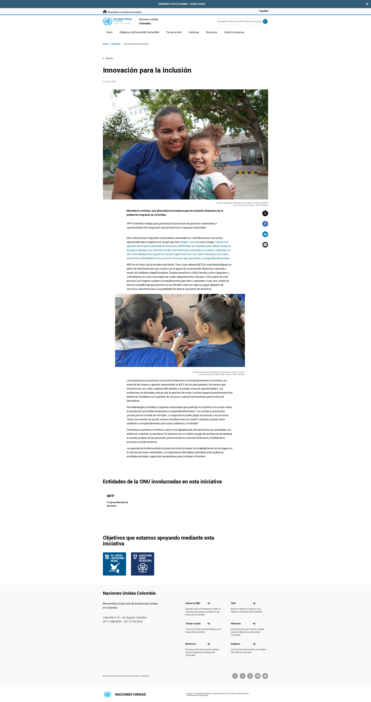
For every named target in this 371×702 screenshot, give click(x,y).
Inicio (105, 44)
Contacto (189, 694)
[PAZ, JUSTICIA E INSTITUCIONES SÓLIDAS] (115, 564)
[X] (265, 213)
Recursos (191, 643)
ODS (233, 603)
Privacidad (231, 694)
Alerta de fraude (219, 694)
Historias (115, 44)
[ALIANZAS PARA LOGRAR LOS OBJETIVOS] (143, 564)
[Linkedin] (265, 234)
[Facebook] (265, 224)
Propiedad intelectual (203, 694)
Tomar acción (193, 623)
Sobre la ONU (193, 603)
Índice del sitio (243, 694)
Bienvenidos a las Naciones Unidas (124, 12)
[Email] (265, 245)
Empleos (235, 643)
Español (264, 11)
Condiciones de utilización (197, 695)
